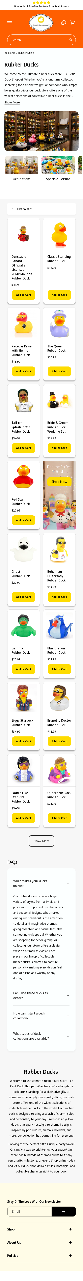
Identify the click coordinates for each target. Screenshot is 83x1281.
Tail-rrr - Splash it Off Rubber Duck (20, 427)
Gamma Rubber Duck (20, 650)
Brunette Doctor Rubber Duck (59, 722)
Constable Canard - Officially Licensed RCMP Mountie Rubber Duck (21, 267)
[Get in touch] (63, 22)
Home (11, 53)
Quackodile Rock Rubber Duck (59, 795)
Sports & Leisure (58, 179)
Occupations (21, 179)
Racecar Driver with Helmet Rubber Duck (22, 350)
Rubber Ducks (26, 53)
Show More (12, 102)
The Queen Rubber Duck (56, 348)
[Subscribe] (64, 1212)
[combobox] (41, 39)
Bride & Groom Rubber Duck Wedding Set (57, 427)
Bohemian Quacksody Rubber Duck (56, 576)
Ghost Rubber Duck (20, 574)
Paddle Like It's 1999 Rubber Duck (20, 797)
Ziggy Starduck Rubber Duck (22, 722)
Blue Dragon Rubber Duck (56, 650)
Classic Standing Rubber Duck (59, 259)
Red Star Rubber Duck (20, 501)
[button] (9, 22)
